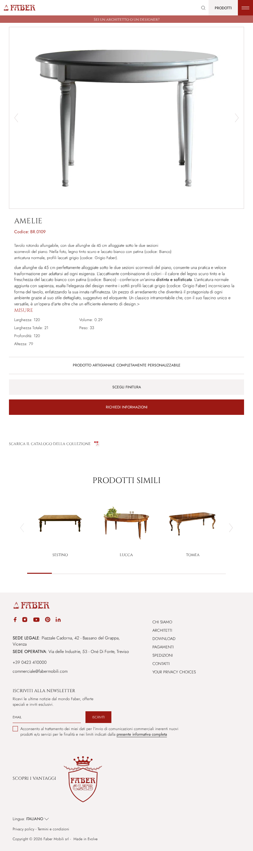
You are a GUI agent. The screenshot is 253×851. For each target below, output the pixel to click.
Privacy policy (23, 829)
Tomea (193, 554)
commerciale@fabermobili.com (40, 671)
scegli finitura (126, 387)
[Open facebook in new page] (15, 620)
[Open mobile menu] (245, 7)
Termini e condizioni (53, 829)
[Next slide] (237, 117)
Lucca (126, 554)
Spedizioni (162, 655)
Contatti (161, 664)
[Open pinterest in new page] (48, 620)
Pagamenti (163, 647)
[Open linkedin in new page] (58, 620)
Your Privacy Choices (174, 672)
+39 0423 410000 (30, 662)
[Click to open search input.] (203, 7)
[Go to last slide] (16, 117)
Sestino (60, 554)
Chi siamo (162, 622)
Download (164, 639)
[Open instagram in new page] (24, 620)
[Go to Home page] (19, 8)
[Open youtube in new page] (36, 620)
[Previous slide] (22, 527)
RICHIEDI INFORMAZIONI (126, 407)
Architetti (162, 630)
